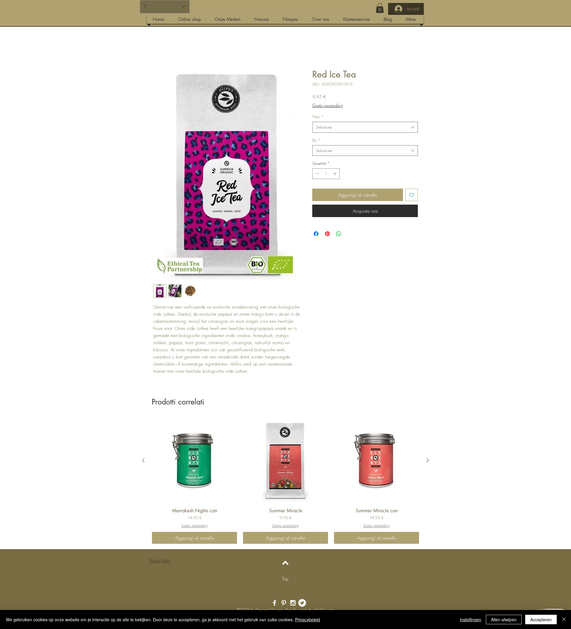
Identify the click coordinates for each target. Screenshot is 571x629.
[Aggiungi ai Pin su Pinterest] (327, 234)
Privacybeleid (307, 619)
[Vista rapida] (194, 461)
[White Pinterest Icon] (284, 603)
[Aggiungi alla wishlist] (411, 195)
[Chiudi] (563, 619)
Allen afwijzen (504, 619)
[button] (380, 8)
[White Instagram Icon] (293, 603)
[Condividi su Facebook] (316, 234)
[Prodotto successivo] (427, 460)
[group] (285, 481)
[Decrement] (316, 174)
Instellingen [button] (470, 619)
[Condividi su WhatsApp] (338, 234)
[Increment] (335, 174)
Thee (318, 117)
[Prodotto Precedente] (143, 460)
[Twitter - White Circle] (302, 603)
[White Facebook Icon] (274, 603)
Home (159, 48)
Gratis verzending (327, 106)
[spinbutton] (326, 174)
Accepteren (541, 619)
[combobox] (365, 127)
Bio (316, 140)
